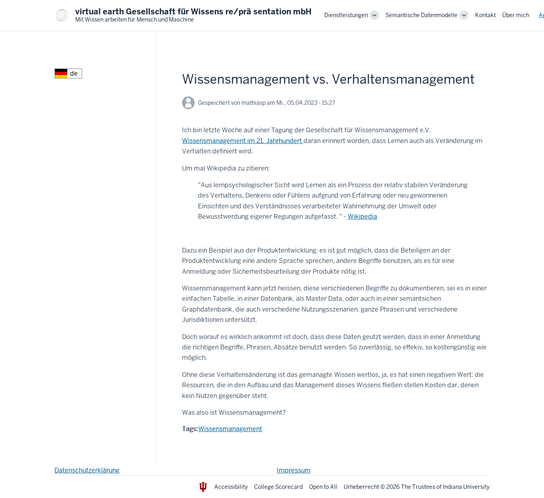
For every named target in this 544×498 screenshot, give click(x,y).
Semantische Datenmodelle (421, 15)
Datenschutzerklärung (87, 470)
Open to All (323, 486)
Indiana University (466, 486)
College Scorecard (278, 486)
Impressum (294, 470)
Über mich (515, 15)
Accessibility (231, 486)
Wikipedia (362, 216)
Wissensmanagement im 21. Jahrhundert (242, 141)
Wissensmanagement (230, 429)
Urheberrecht (361, 486)
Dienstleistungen (346, 15)
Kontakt (485, 15)
